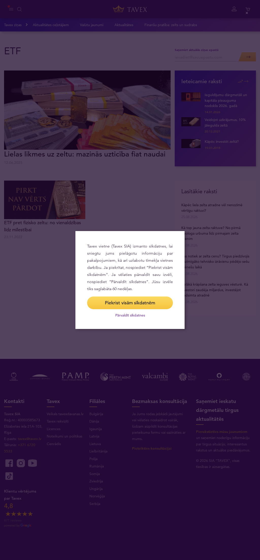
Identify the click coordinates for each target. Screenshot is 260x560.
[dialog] (130, 280)
